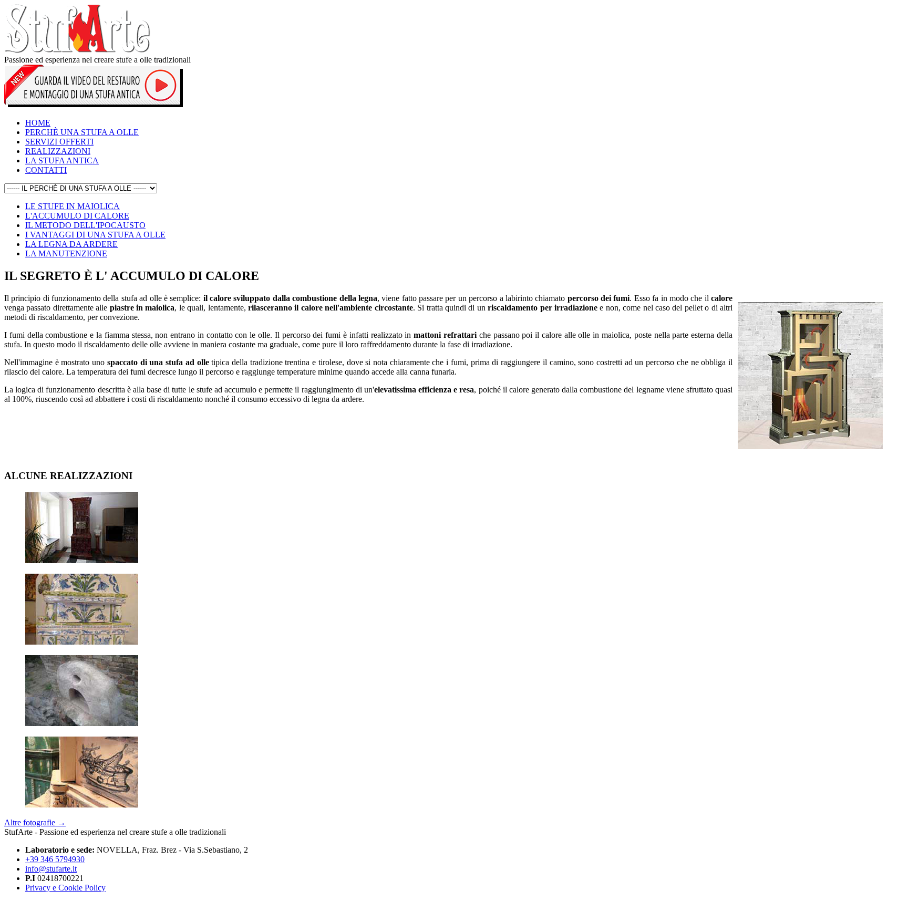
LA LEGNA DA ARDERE (71, 244)
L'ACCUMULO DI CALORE (77, 215)
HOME (37, 122)
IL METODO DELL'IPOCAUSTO (85, 225)
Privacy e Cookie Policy (65, 887)
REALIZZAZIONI (57, 151)
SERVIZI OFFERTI (59, 141)
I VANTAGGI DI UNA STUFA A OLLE (95, 234)
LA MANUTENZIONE (66, 253)
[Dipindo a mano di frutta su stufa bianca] (81, 804)
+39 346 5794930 (55, 859)
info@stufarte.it (51, 868)
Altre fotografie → (35, 822)
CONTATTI (46, 169)
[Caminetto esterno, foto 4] (81, 723)
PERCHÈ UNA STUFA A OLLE (82, 132)
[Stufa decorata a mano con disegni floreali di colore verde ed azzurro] (81, 641)
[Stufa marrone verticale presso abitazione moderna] (81, 560)
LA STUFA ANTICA (62, 160)
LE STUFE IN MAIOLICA (72, 206)
